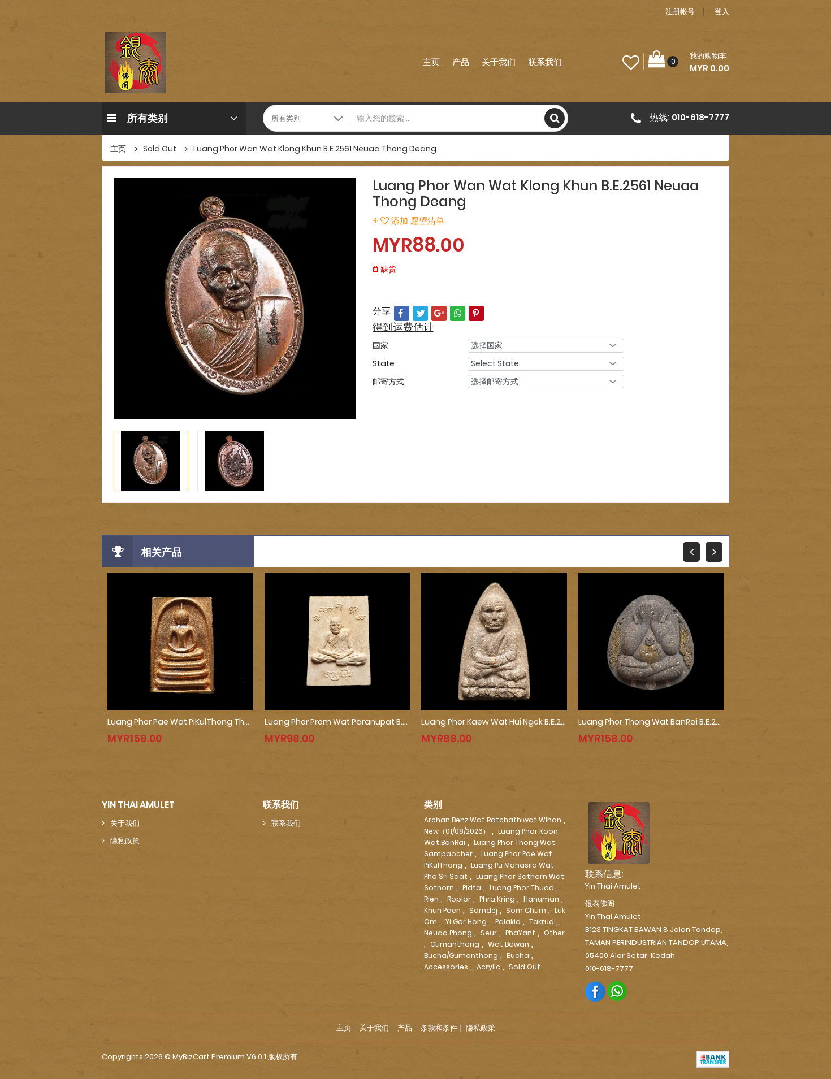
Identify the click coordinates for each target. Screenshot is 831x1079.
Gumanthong (454, 944)
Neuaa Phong (448, 933)
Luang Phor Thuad (522, 887)
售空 (158, 727)
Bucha (518, 955)
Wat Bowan (508, 944)
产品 (460, 62)
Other (554, 933)
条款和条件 (439, 1028)
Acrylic (488, 967)
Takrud (541, 921)
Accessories (446, 967)
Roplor (459, 899)
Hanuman (541, 899)
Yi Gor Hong (466, 921)
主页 (431, 62)
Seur (489, 933)
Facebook (595, 991)
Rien (431, 899)
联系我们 (545, 62)
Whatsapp (617, 991)
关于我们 (499, 62)
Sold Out (159, 148)
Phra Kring (497, 899)
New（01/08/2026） (457, 831)
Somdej (483, 910)
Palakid (508, 921)
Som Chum (526, 910)
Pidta (471, 887)
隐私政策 (125, 840)
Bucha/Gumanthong (461, 955)
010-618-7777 (700, 117)
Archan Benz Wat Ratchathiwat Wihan (492, 820)
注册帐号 (680, 11)
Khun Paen (442, 910)
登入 (722, 11)
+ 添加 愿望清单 (408, 221)
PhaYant (520, 933)
